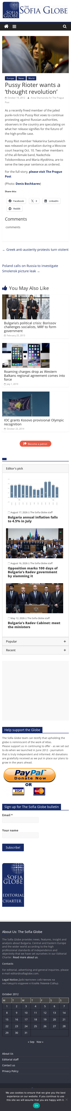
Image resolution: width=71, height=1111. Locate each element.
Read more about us (25, 957)
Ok (36, 1105)
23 (16, 1026)
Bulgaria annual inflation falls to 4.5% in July (33, 519)
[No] (66, 1099)
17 (26, 1019)
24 (26, 1026)
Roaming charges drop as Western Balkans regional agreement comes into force (34, 375)
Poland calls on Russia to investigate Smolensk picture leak (30, 268)
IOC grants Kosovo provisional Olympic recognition (34, 422)
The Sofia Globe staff (41, 512)
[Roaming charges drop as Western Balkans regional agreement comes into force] (26, 345)
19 (45, 1019)
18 (35, 1019)
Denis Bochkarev (28, 184)
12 (45, 1012)
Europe (10, 78)
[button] (35, 468)
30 (16, 1032)
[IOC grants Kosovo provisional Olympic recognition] (26, 394)
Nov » (40, 1042)
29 (6, 1032)
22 (6, 1026)
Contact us (8, 1065)
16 (16, 1019)
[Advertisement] (35, 691)
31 (26, 1032)
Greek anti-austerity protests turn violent (35, 249)
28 (64, 1026)
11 (35, 1012)
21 (64, 1019)
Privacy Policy (10, 1071)
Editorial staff (10, 1059)
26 (45, 1026)
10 (26, 1012)
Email (7, 815)
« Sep (31, 1042)
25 (35, 1026)
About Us (7, 1053)
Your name (10, 830)
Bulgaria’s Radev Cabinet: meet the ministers (34, 625)
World (31, 78)
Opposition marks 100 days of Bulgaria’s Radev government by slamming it (33, 572)
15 (6, 1019)
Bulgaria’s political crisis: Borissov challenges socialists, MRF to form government (30, 327)
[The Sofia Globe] (6, 26)
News (21, 78)
